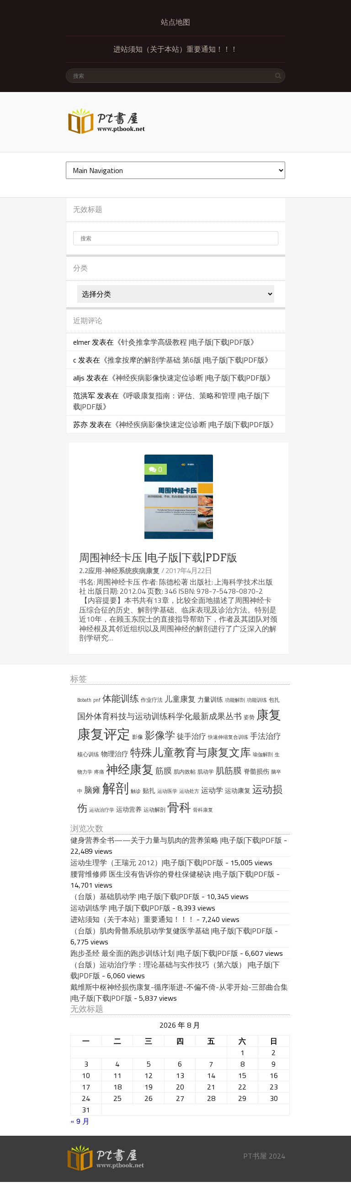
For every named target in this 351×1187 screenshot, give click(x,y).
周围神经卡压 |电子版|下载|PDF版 (158, 557)
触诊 (136, 791)
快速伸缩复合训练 (228, 737)
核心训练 (88, 754)
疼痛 (99, 771)
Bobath (84, 700)
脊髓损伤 (256, 771)
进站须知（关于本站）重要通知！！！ (175, 49)
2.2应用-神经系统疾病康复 (119, 570)
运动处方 (189, 791)
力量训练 (210, 699)
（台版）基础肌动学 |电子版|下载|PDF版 (135, 896)
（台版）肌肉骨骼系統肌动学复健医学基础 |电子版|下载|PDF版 (171, 930)
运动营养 (129, 809)
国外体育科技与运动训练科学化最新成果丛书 (159, 716)
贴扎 (149, 790)
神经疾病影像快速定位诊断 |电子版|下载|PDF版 (191, 377)
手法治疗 (265, 736)
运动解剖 (154, 809)
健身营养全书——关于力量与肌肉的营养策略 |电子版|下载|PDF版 (176, 840)
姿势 (249, 717)
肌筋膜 (229, 770)
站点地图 (175, 22)
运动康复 (237, 790)
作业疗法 (152, 699)
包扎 (274, 699)
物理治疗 (114, 753)
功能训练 (257, 700)
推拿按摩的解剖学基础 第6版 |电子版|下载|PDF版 (186, 359)
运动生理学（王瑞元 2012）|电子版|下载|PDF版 (146, 862)
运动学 (212, 790)
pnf (97, 700)
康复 (268, 714)
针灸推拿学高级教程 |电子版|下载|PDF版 (185, 341)
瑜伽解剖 (263, 754)
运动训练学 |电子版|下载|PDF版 (120, 907)
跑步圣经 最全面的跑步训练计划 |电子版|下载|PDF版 (154, 953)
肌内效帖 (185, 771)
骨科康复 (203, 809)
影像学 (160, 735)
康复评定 (103, 734)
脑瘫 (92, 790)
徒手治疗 (191, 736)
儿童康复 (180, 699)
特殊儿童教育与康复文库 (190, 752)
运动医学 (167, 791)
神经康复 (130, 769)
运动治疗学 (101, 809)
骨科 (179, 807)
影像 (137, 736)
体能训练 (120, 698)
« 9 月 (80, 1121)
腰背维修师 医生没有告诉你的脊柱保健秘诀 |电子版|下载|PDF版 (172, 873)
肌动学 (205, 771)
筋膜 (163, 770)
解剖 (115, 788)
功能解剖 (235, 700)
